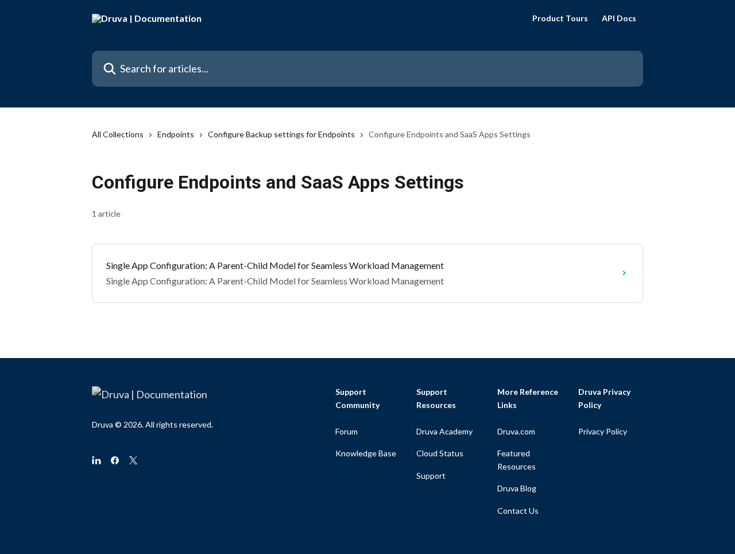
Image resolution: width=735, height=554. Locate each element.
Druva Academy (444, 431)
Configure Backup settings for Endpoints (281, 134)
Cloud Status (439, 453)
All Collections (118, 134)
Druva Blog (516, 488)
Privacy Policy (602, 431)
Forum (346, 431)
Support (431, 475)
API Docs (619, 18)
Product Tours (560, 18)
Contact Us (518, 510)
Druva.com (516, 431)
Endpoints (175, 134)
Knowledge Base (365, 453)
